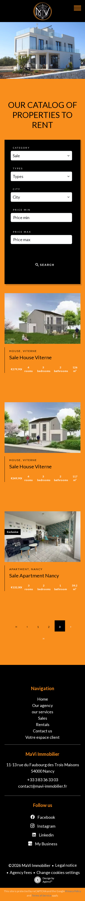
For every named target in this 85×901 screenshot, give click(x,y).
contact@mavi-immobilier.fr (42, 786)
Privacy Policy (73, 891)
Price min (22, 209)
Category (21, 147)
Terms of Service (41, 895)
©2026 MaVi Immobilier (29, 865)
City (16, 189)
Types (18, 168)
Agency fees (21, 872)
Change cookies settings (58, 872)
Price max (22, 231)
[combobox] (41, 155)
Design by (48, 879)
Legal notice (66, 865)
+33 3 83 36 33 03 (42, 779)
